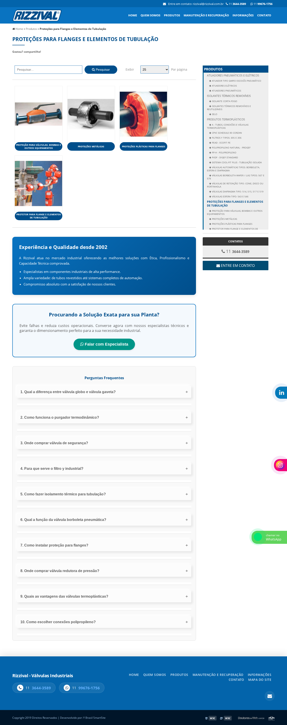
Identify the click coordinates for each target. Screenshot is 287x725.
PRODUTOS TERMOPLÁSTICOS (226, 119)
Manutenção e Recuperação (206, 15)
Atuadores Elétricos (224, 85)
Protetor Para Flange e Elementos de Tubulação (38, 216)
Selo (214, 114)
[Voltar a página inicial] (37, 15)
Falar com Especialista (106, 344)
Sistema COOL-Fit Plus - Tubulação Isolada (236, 162)
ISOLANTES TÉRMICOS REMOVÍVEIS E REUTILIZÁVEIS (229, 108)
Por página (179, 69)
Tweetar (21, 58)
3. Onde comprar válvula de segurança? (54, 443)
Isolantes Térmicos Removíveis (229, 96)
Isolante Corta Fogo (224, 101)
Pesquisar (102, 69)
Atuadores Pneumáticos (226, 90)
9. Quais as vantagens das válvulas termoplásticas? (64, 596)
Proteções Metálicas (91, 146)
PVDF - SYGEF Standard (224, 157)
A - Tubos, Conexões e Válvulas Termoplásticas (227, 126)
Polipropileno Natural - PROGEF (230, 147)
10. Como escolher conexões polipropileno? (58, 622)
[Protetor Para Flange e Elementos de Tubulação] (38, 183)
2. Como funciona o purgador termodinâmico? (59, 417)
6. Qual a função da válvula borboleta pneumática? (63, 520)
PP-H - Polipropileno (223, 152)
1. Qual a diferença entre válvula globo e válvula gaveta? (68, 392)
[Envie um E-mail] (164, 4)
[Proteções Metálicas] (91, 113)
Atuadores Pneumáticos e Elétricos (233, 75)
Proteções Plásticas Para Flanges (143, 146)
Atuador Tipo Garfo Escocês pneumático (236, 80)
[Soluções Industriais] (271, 718)
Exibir (130, 69)
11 (262, 4)
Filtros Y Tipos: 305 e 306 (226, 137)
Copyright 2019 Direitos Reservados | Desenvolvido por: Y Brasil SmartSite (59, 718)
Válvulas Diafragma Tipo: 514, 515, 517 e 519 (237, 191)
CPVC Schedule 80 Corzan (226, 132)
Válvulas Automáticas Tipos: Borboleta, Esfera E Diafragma (233, 169)
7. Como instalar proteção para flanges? (54, 545)
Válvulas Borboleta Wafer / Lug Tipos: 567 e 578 (235, 177)
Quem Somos (150, 15)
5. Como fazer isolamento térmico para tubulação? (63, 494)
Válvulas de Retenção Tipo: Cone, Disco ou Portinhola (235, 185)
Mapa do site (259, 679)
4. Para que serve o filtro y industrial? (51, 468)
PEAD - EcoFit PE (220, 142)
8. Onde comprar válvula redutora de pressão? (59, 571)
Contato (264, 15)
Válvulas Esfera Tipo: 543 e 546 (229, 196)
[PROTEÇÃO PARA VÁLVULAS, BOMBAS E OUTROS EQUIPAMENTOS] (38, 113)
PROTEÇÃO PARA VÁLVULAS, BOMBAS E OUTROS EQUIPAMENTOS (38, 146)
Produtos (172, 15)
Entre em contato (237, 265)
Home (132, 15)
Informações (243, 15)
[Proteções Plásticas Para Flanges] (143, 113)
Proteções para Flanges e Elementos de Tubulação (235, 203)
